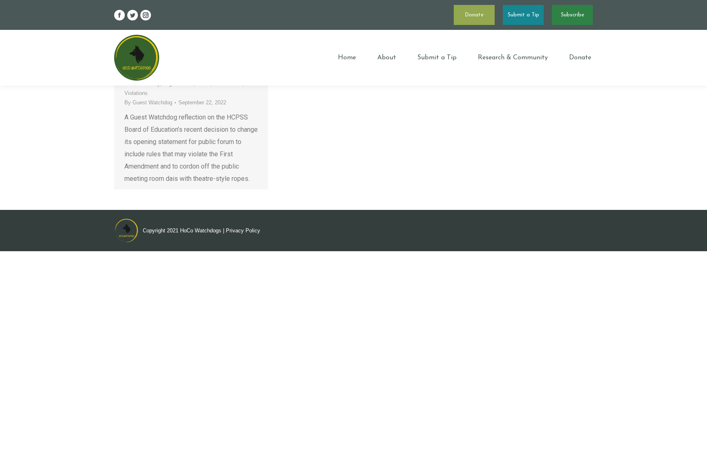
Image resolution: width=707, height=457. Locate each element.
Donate (474, 15)
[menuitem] (347, 57)
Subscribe (572, 15)
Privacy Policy (243, 230)
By (148, 102)
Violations (136, 93)
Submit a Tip (523, 15)
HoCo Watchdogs (200, 230)
